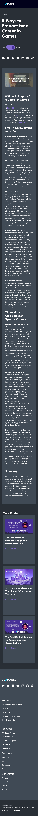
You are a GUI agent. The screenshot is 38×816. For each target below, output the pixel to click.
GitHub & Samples (9, 741)
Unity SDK (6, 708)
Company (7, 753)
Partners (5, 769)
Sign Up (5, 789)
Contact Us (6, 782)
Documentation (7, 737)
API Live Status (8, 733)
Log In (4, 786)
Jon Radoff (19, 115)
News (3, 761)
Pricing (5, 778)
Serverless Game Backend (12, 705)
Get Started (8, 773)
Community (6, 748)
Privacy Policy (20, 807)
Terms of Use (6, 807)
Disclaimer (16, 810)
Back (5, 14)
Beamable (11, 108)
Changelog (6, 744)
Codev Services (8, 724)
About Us (5, 757)
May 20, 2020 (11, 104)
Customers (6, 765)
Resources (7, 728)
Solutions (6, 700)
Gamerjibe (21, 122)
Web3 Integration (9, 720)
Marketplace (6, 712)
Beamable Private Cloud (11, 716)
